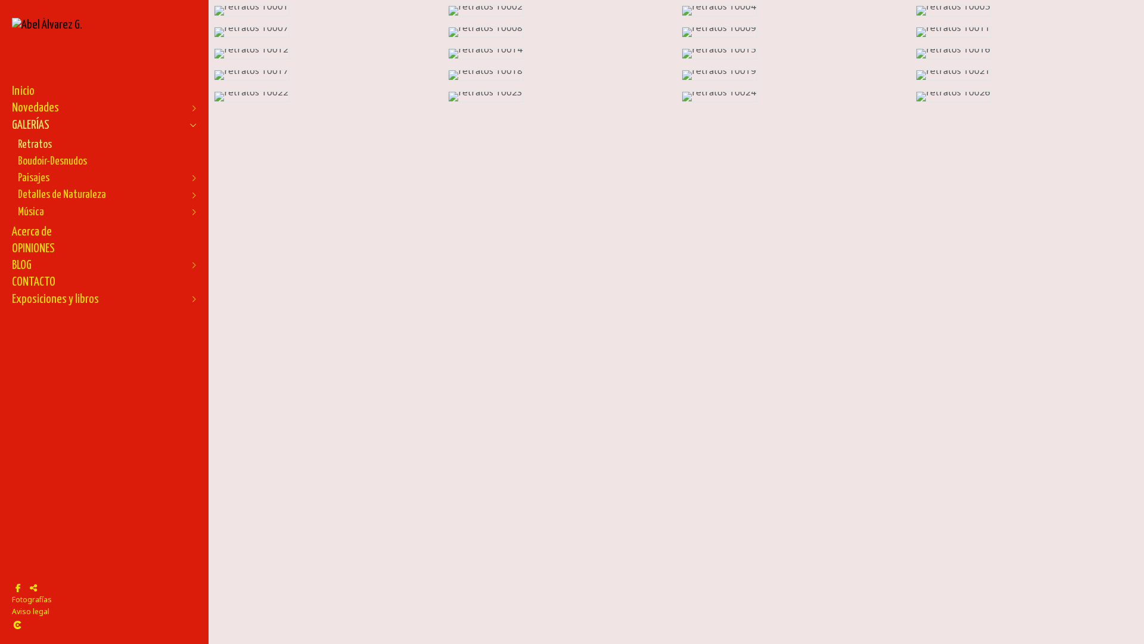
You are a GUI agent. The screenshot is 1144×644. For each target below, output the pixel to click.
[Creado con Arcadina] (89, 625)
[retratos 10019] (793, 75)
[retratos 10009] (793, 32)
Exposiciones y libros (55, 299)
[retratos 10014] (560, 53)
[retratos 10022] (325, 96)
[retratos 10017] (325, 75)
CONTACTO (33, 282)
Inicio (23, 91)
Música (31, 212)
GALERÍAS (30, 125)
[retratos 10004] (793, 11)
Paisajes (33, 178)
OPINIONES (33, 249)
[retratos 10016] (1027, 53)
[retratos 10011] (1027, 32)
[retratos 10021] (1027, 75)
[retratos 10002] (560, 11)
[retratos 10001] (325, 11)
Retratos (35, 144)
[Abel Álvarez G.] (47, 25)
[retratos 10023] (560, 96)
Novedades (35, 108)
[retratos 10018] (560, 75)
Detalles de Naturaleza (62, 194)
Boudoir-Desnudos (52, 161)
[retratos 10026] (1027, 96)
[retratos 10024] (793, 96)
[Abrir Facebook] (18, 588)
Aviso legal (30, 611)
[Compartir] (33, 588)
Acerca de (32, 232)
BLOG (22, 265)
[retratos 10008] (560, 32)
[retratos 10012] (325, 53)
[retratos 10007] (325, 32)
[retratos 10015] (793, 53)
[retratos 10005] (1027, 11)
